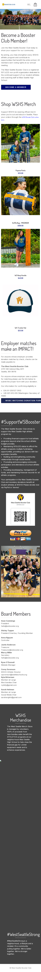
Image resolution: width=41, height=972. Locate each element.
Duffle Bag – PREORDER (20, 223)
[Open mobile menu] (29, 4)
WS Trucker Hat (20, 328)
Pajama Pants (20, 170)
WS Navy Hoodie (20, 275)
